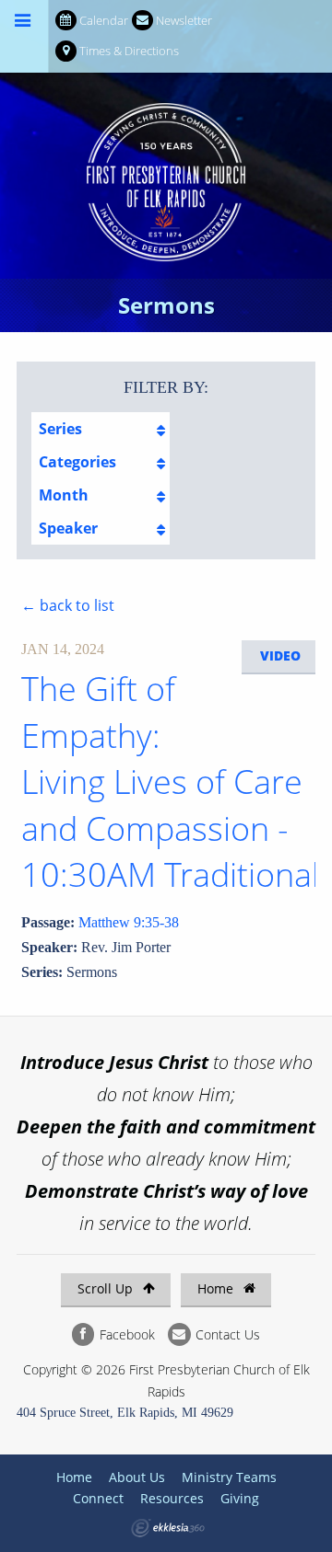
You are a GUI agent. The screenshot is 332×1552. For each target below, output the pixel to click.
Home (217, 1288)
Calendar (103, 20)
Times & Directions (129, 50)
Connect (98, 1498)
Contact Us (226, 1334)
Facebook (125, 1334)
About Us (137, 1477)
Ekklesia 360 (168, 1528)
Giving (239, 1498)
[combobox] (100, 428)
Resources (172, 1498)
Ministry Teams (229, 1477)
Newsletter (184, 20)
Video (280, 655)
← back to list (67, 605)
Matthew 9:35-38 (128, 922)
